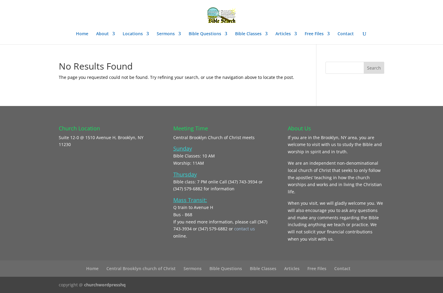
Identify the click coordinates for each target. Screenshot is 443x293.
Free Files (314, 34)
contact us (244, 229)
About (102, 34)
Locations (133, 34)
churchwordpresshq (105, 285)
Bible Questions (205, 34)
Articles (283, 34)
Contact (346, 34)
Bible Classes (248, 34)
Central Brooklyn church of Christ (141, 268)
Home (82, 34)
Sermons (166, 34)
